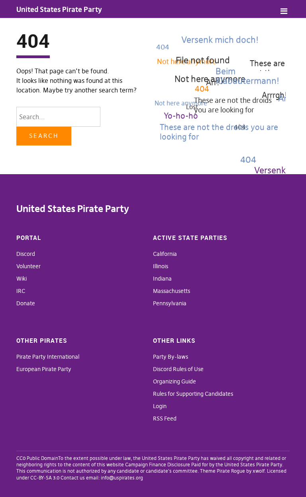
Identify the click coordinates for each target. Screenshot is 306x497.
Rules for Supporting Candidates (193, 393)
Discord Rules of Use (178, 369)
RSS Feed (165, 418)
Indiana (162, 278)
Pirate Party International (47, 356)
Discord (25, 253)
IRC (20, 291)
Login (160, 406)
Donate (25, 303)
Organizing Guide (174, 381)
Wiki (21, 278)
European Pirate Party (43, 369)
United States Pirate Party (59, 9)
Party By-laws (170, 356)
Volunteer (28, 266)
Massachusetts (171, 291)
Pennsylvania (169, 303)
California (165, 253)
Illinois (160, 266)
